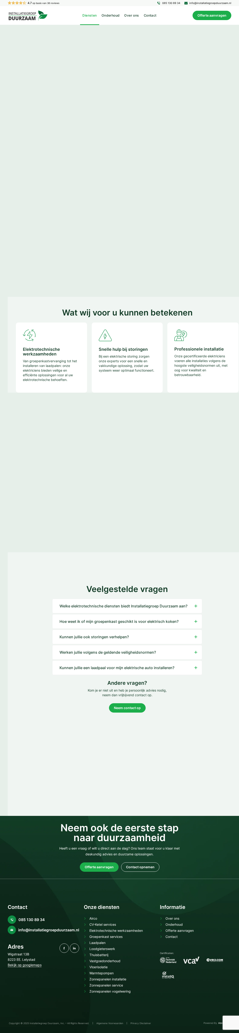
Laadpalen (97, 943)
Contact (150, 15)
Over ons (131, 15)
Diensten (89, 15)
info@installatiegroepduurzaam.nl (210, 3)
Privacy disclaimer (140, 1023)
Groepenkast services (106, 937)
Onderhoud (111, 15)
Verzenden (164, 249)
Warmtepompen (101, 973)
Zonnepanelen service (106, 985)
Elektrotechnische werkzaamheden (116, 931)
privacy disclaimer (182, 238)
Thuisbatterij (98, 955)
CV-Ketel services (102, 924)
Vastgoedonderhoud (104, 961)
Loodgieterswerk (102, 949)
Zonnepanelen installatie (107, 979)
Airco (93, 918)
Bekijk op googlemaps (25, 965)
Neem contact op (127, 708)
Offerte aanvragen (211, 15)
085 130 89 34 (171, 3)
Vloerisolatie (98, 967)
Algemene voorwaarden (109, 1023)
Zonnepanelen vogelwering (110, 991)
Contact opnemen (28, 218)
